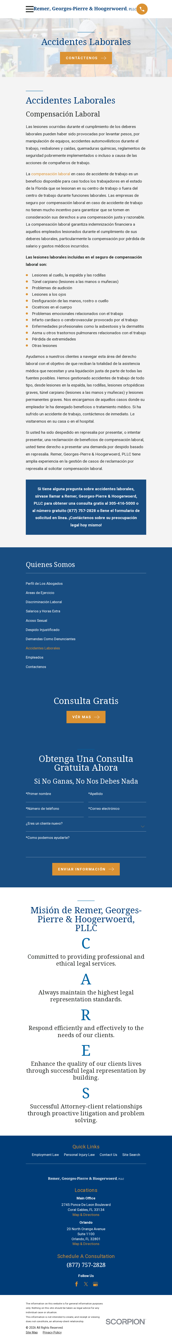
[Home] (85, 9)
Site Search (131, 1155)
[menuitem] (86, 583)
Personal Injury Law (79, 1155)
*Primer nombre (38, 794)
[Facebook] (76, 1284)
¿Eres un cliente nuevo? (44, 823)
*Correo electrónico (104, 808)
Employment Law (45, 1155)
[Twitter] (86, 1284)
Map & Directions (86, 1215)
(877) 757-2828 (86, 1265)
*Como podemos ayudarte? (47, 837)
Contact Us (108, 1155)
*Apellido (95, 794)
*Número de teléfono (42, 808)
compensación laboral (50, 173)
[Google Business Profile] (95, 1284)
